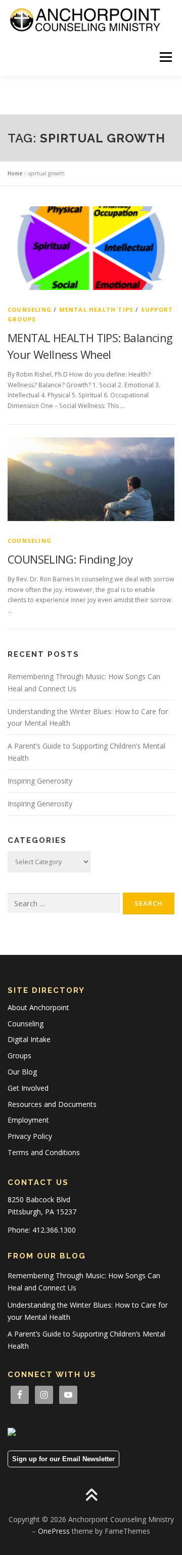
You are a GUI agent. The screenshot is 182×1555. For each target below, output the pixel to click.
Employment (28, 1120)
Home (15, 173)
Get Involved (28, 1088)
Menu (165, 57)
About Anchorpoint (38, 1007)
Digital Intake (29, 1039)
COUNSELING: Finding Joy (70, 559)
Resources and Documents (52, 1104)
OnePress (54, 1531)
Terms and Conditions (44, 1152)
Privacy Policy (30, 1136)
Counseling (30, 309)
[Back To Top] (91, 1495)
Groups (19, 1055)
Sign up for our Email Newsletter (63, 1459)
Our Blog (22, 1072)
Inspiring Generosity (40, 781)
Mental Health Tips (96, 309)
